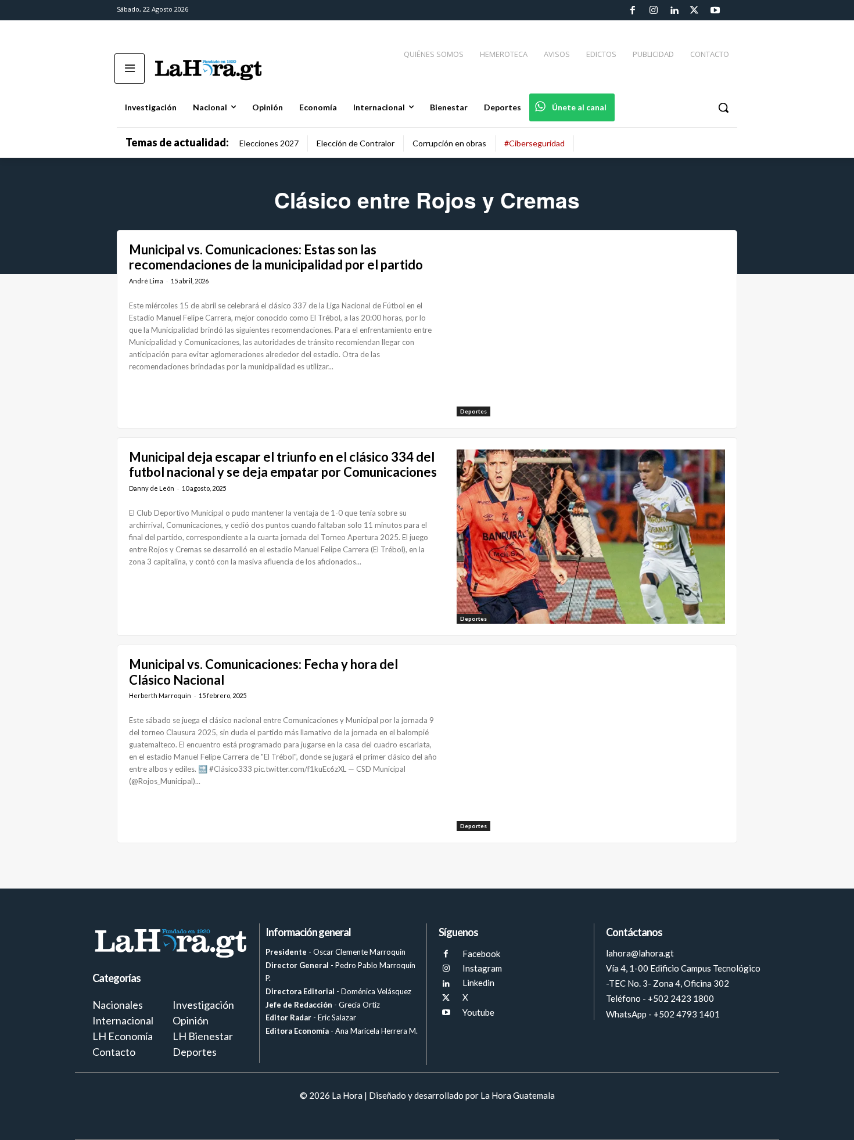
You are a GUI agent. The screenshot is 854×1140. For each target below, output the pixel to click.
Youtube (478, 1012)
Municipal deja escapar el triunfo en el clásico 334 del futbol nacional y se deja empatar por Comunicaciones (283, 464)
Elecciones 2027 (269, 143)
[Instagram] (653, 10)
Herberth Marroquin (160, 695)
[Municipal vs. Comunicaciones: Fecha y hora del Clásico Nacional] (591, 744)
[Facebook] (632, 10)
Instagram (482, 968)
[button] (723, 107)
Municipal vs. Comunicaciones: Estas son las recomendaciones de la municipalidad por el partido (276, 257)
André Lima (146, 281)
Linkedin (478, 982)
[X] (446, 998)
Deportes (473, 411)
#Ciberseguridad (534, 143)
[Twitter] (694, 10)
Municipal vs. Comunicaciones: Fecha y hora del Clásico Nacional (263, 671)
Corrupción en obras (449, 143)
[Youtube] (715, 10)
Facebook (481, 953)
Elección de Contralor (355, 143)
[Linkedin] (674, 10)
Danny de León (151, 488)
